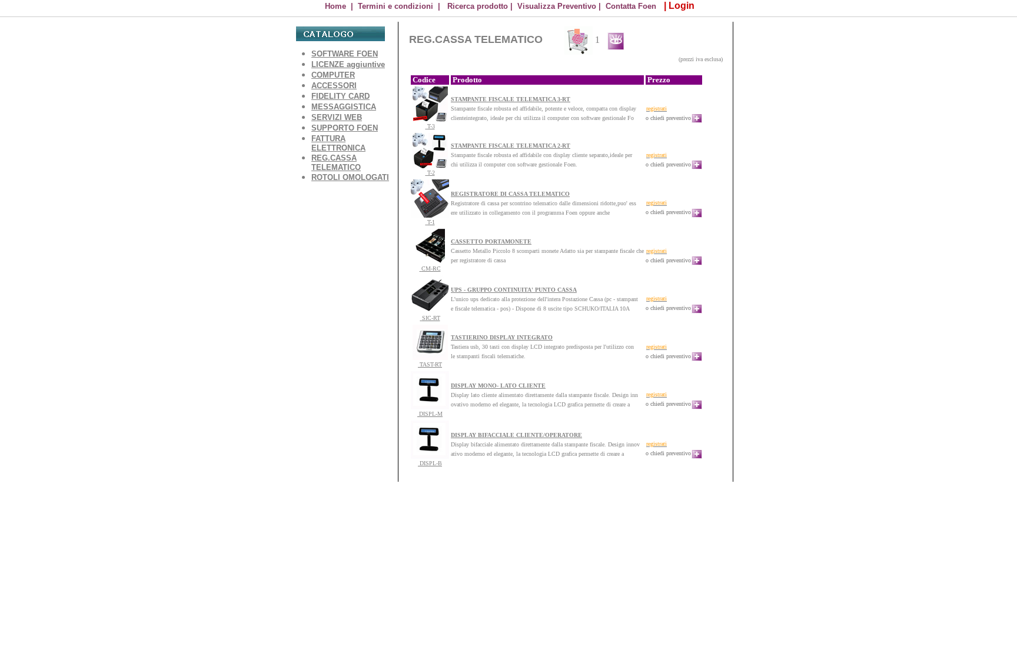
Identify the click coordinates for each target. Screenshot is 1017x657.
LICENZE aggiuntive (348, 64)
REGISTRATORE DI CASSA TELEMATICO (510, 194)
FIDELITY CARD (340, 96)
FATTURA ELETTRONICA (338, 143)
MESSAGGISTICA (343, 106)
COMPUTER (333, 75)
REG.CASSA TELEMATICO (336, 163)
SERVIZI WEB (336, 117)
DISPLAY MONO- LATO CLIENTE (498, 385)
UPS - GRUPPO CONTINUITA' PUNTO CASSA (514, 289)
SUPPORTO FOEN (344, 128)
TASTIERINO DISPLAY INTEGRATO (502, 337)
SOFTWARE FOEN (344, 53)
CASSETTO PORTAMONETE (491, 241)
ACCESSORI (334, 85)
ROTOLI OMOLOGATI (350, 177)
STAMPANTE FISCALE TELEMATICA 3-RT (510, 99)
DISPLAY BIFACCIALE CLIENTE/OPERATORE (516, 435)
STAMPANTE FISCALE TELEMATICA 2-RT (510, 145)
